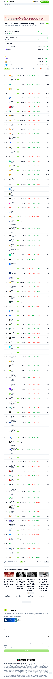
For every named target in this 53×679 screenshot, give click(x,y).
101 (37, 561)
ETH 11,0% (45, 7)
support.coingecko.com (12, 19)
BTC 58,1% (40, 7)
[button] (26, 602)
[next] (40, 561)
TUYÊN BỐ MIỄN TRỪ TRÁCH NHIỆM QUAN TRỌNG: (15, 663)
